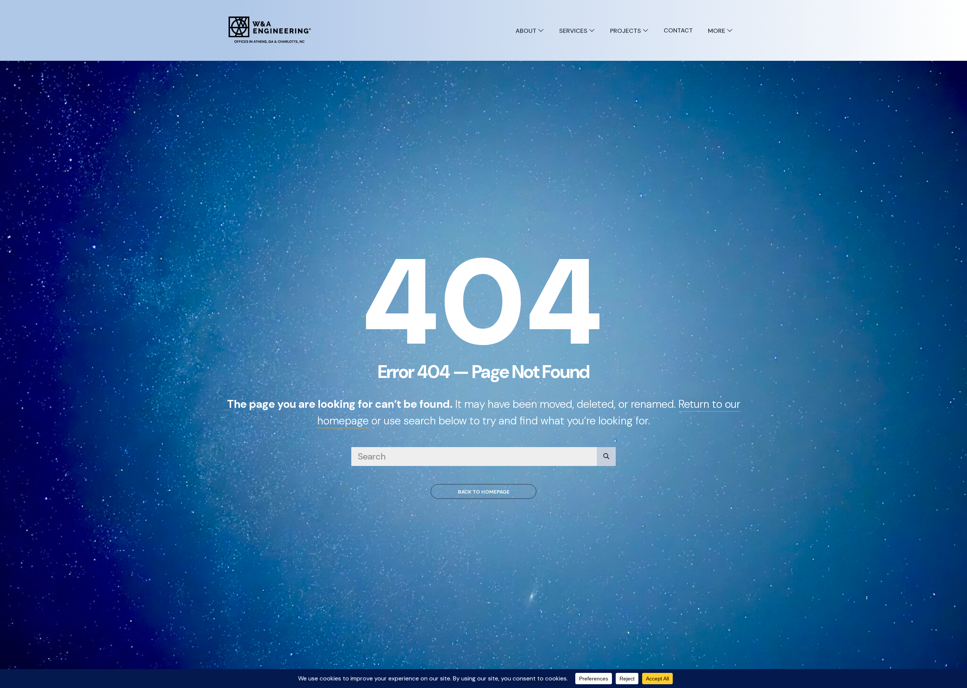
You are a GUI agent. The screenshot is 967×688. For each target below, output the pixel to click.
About (527, 31)
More (717, 31)
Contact (678, 30)
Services (574, 31)
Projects (626, 31)
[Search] (606, 456)
